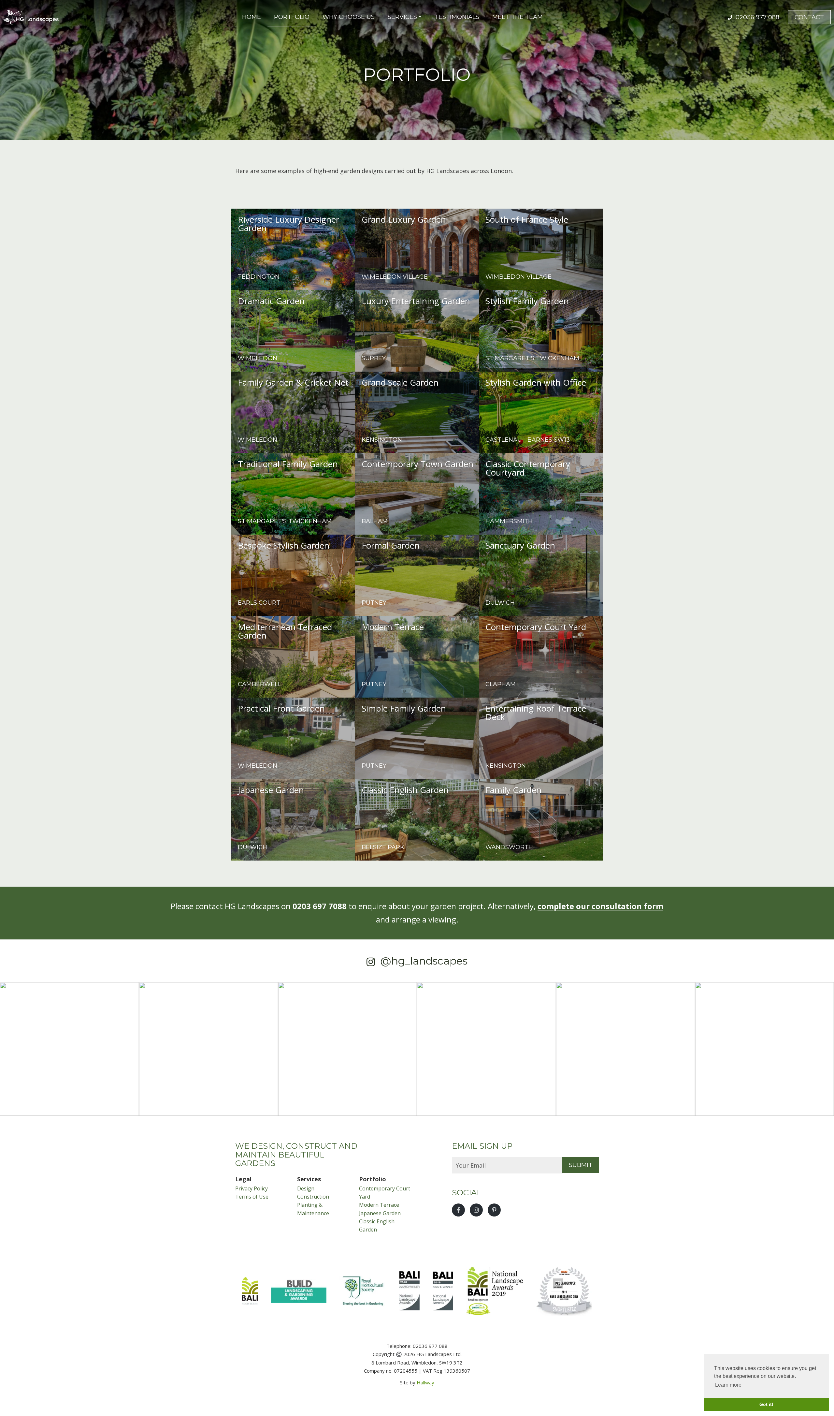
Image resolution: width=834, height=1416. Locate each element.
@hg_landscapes (423, 960)
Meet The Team (517, 17)
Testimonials (457, 17)
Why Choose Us (349, 17)
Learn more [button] (728, 1385)
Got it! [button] (766, 1404)
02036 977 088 (756, 17)
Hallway (425, 1382)
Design (305, 1188)
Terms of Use (251, 1196)
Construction (313, 1196)
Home (251, 17)
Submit (580, 1165)
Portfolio (291, 17)
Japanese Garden (380, 1213)
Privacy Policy (251, 1188)
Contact (809, 17)
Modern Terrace (379, 1204)
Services (402, 17)
